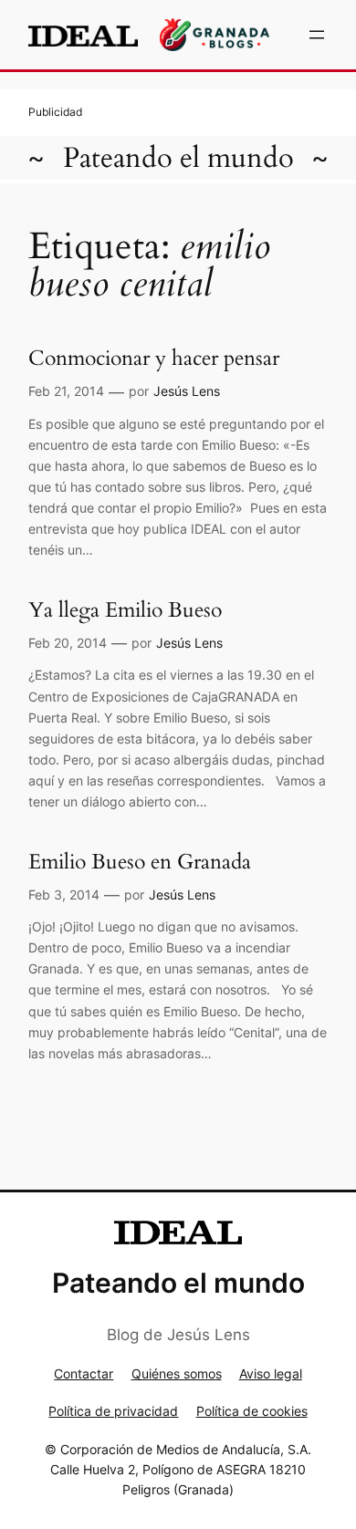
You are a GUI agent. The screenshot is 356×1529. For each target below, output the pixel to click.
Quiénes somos (176, 1373)
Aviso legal (270, 1373)
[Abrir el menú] (317, 35)
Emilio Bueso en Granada (139, 861)
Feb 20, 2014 (67, 642)
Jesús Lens (186, 391)
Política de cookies (252, 1411)
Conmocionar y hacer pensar (153, 358)
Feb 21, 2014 (66, 391)
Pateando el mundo (178, 158)
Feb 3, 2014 (63, 894)
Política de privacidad (113, 1411)
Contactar (83, 1373)
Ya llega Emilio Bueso (125, 610)
